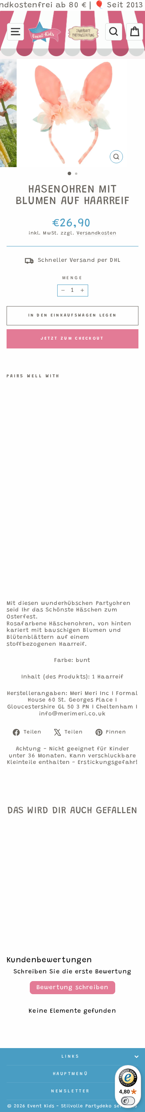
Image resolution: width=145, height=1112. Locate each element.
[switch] (128, 1101)
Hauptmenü (71, 1074)
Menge (72, 278)
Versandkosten (96, 233)
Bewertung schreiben (72, 988)
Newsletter (70, 1091)
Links (70, 1056)
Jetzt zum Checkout (72, 339)
